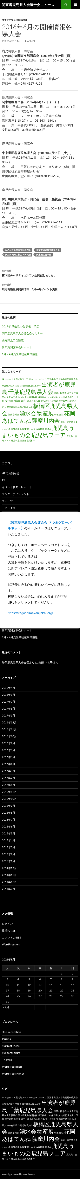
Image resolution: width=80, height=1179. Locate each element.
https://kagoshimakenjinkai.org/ (30, 613)
